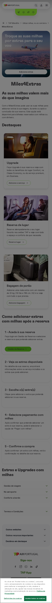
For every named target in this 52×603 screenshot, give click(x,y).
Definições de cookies (13, 598)
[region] (26, 590)
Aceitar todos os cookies (35, 598)
